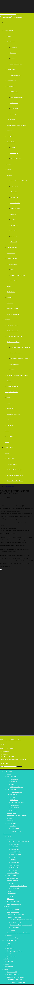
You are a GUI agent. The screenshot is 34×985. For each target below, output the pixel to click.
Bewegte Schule (11, 41)
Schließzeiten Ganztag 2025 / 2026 (15, 475)
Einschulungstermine (12, 464)
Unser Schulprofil (9, 30)
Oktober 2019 (13, 192)
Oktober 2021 (13, 242)
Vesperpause (13, 53)
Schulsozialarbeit (11, 292)
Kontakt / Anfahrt (9, 447)
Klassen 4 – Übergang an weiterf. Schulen (17, 375)
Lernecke (7, 442)
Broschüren (10, 436)
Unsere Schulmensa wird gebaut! (18, 180)
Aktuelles (7, 431)
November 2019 (14, 197)
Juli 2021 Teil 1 (14, 230)
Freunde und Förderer (12, 308)
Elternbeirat (10, 297)
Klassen (9, 286)
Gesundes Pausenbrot (15, 75)
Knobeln (9, 381)
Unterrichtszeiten (11, 253)
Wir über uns (8, 164)
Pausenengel (10, 136)
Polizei (12, 269)
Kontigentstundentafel (12, 330)
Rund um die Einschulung (13, 342)
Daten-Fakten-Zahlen (12, 247)
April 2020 (13, 214)
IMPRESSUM (4, 763)
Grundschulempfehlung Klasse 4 (15, 481)
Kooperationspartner (12, 264)
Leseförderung (10, 86)
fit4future (12, 58)
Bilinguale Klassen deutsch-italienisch (16, 125)
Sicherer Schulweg (11, 80)
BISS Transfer (14, 91)
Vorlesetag (13, 114)
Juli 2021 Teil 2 (14, 236)
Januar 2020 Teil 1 (15, 203)
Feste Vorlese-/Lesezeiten (16, 97)
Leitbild (9, 36)
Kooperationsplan (14, 364)
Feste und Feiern (11, 142)
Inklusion (9, 130)
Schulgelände (13, 47)
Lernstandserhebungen (12, 386)
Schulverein (10, 303)
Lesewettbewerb (14, 108)
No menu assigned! (8, 486)
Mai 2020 (12, 219)
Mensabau (9, 175)
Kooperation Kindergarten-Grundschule (20, 358)
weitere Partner (14, 280)
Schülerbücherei (14, 103)
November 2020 (14, 225)
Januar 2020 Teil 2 (15, 208)
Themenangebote (11, 425)
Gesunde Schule (11, 69)
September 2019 (14, 186)
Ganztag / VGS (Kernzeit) (11, 392)
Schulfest (12, 147)
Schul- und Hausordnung (13, 314)
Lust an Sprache (11, 119)
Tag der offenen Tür (15, 158)
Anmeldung (10, 408)
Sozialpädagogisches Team (13, 414)
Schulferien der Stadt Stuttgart (14, 469)
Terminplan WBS (11, 458)
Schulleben (7, 319)
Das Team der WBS (12, 258)
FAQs (8, 397)
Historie (9, 169)
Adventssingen (14, 153)
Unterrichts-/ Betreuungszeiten (14, 336)
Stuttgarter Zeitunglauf (16, 64)
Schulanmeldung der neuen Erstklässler (20, 347)
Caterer (9, 419)
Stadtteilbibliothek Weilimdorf (18, 275)
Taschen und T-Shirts (12, 325)
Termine (12, 369)
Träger (8, 403)
